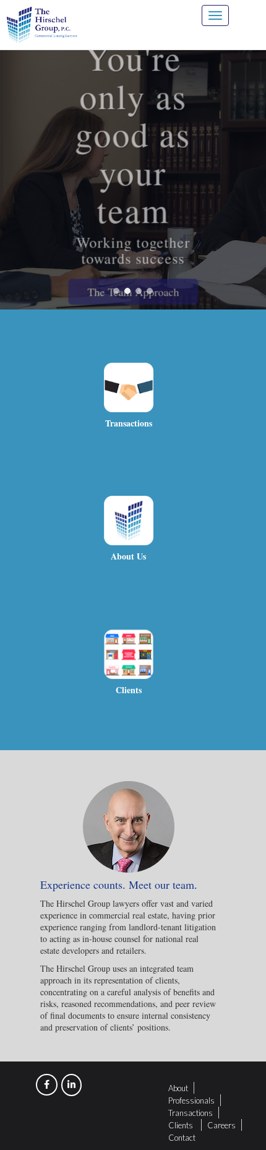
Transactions (190, 1113)
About (178, 1088)
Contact (181, 1138)
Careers (221, 1125)
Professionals (191, 1100)
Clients (180, 1125)
